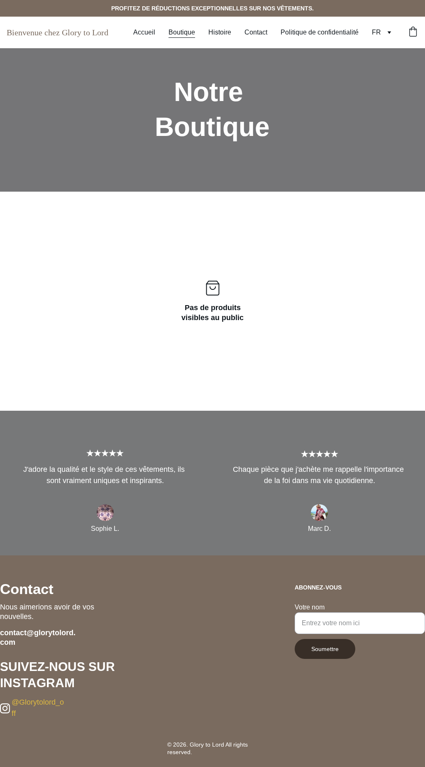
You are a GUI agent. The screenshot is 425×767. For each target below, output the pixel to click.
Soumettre (325, 649)
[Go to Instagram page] (5, 708)
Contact (255, 32)
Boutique (182, 32)
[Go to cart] (413, 32)
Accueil (144, 32)
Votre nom (310, 607)
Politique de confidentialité (320, 32)
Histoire (219, 32)
